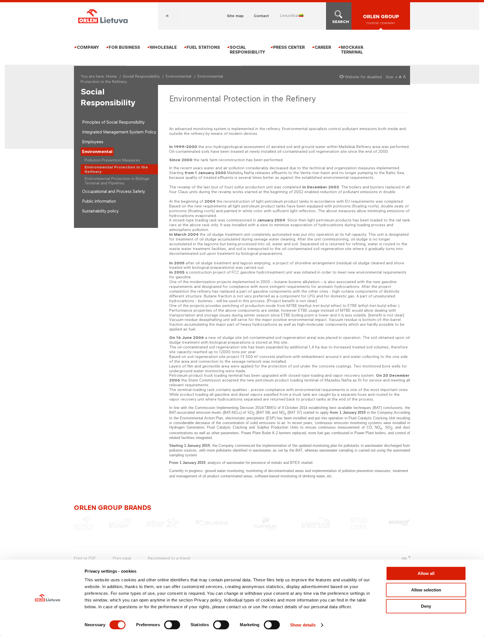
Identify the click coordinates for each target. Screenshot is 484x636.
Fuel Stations (203, 47)
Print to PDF (85, 558)
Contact (261, 15)
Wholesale (163, 47)
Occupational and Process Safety (113, 191)
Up (404, 558)
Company (88, 47)
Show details (303, 625)
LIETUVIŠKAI (289, 15)
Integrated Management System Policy (119, 131)
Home (167, 16)
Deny (426, 606)
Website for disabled (363, 77)
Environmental (178, 76)
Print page (122, 558)
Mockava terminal (352, 49)
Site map (235, 15)
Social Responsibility (247, 49)
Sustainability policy (100, 211)
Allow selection (426, 590)
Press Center (289, 47)
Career (323, 47)
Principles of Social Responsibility (113, 122)
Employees (92, 141)
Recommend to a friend (169, 558)
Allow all (426, 573)
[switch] (172, 624)
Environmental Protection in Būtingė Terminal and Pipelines (117, 180)
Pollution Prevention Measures (112, 160)
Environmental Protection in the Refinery (116, 169)
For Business (124, 47)
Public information (99, 201)
